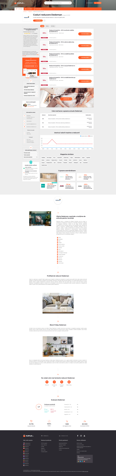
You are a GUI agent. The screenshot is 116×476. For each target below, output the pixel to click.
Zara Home (59, 162)
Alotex (83, 157)
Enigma (43, 162)
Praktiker (43, 157)
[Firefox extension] (84, 461)
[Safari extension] (80, 461)
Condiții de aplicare (52, 37)
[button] (84, 136)
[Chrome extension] (78, 461)
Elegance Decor (54, 160)
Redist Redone (77, 157)
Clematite (65, 162)
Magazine (30, 11)
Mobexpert (76, 162)
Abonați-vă (66, 98)
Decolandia (85, 162)
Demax (43, 160)
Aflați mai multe (85, 471)
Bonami (70, 162)
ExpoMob (88, 157)
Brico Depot (49, 157)
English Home (44, 165)
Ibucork (60, 160)
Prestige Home (49, 162)
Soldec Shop (66, 157)
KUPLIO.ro (25, 11)
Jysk (54, 162)
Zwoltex (65, 160)
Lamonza (48, 160)
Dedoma (85, 160)
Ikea (80, 162)
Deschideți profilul (30, 106)
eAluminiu (75, 160)
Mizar (70, 160)
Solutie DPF (59, 157)
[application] (67, 142)
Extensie (78, 452)
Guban (71, 157)
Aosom (80, 160)
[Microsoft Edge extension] (82, 461)
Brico (54, 157)
